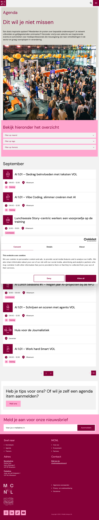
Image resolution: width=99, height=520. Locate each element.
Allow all (80, 278)
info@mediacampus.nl (59, 463)
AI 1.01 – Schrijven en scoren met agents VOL (45, 307)
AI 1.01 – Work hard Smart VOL (35, 349)
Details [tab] (50, 247)
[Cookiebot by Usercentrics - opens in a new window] (85, 240)
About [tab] (82, 247)
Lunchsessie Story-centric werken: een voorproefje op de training (54, 220)
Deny (49, 278)
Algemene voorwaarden (61, 485)
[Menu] (96, 3)
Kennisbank (10, 445)
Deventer (12, 338)
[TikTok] (17, 512)
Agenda (8, 448)
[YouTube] (23, 512)
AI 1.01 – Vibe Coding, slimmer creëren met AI (45, 197)
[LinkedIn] (11, 512)
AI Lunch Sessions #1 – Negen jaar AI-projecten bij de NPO (54, 284)
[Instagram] (6, 512)
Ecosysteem (57, 448)
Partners (56, 451)
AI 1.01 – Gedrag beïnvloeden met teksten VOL (46, 174)
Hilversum (30, 182)
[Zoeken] (91, 3)
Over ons (56, 445)
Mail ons (13, 403)
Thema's (8, 451)
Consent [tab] (17, 247)
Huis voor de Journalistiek (32, 330)
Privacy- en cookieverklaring (62, 488)
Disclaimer (56, 491)
